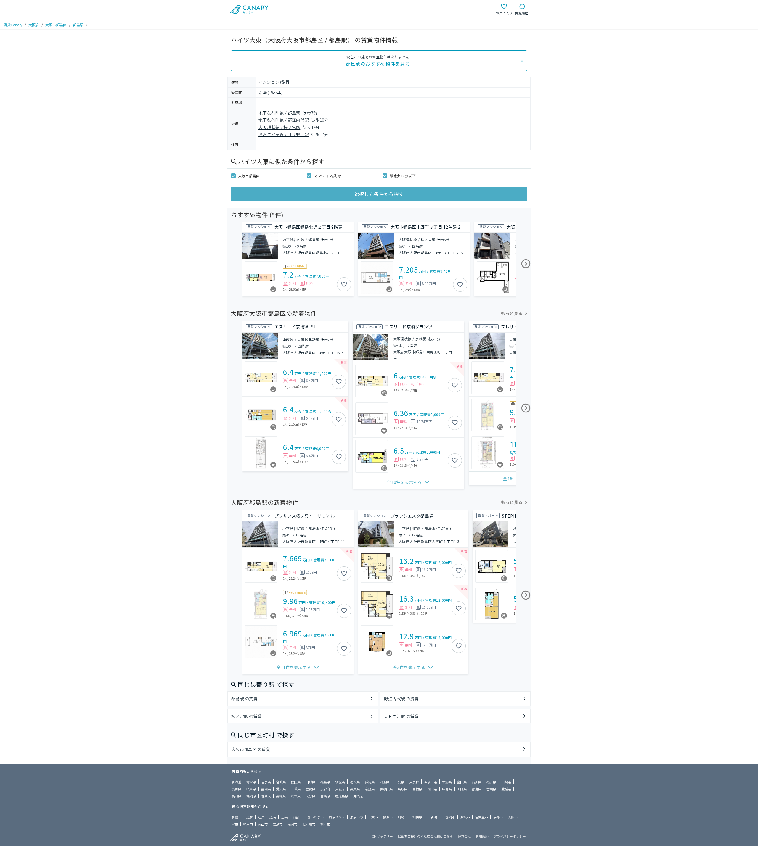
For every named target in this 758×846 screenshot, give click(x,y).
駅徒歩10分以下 (403, 175)
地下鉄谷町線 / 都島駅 (279, 113)
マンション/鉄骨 (327, 175)
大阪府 (33, 24)
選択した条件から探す (379, 193)
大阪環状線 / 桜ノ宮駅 (279, 127)
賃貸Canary (13, 24)
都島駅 (78, 24)
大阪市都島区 (56, 24)
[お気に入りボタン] (344, 284)
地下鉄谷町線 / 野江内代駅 (283, 120)
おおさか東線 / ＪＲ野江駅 (283, 134)
